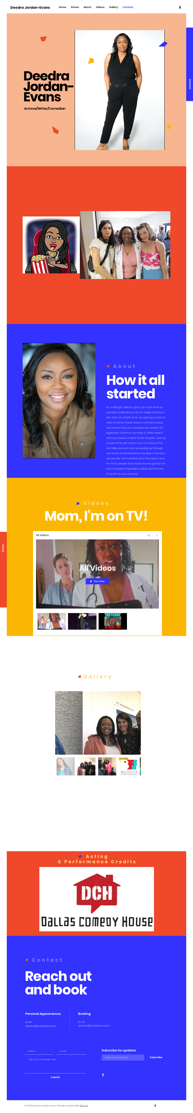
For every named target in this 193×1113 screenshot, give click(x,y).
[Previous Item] (60, 723)
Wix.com (83, 1105)
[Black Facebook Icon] (180, 7)
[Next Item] (135, 723)
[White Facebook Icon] (103, 1075)
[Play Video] (51, 621)
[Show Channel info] (156, 535)
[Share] (149, 535)
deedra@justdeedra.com (40, 1026)
